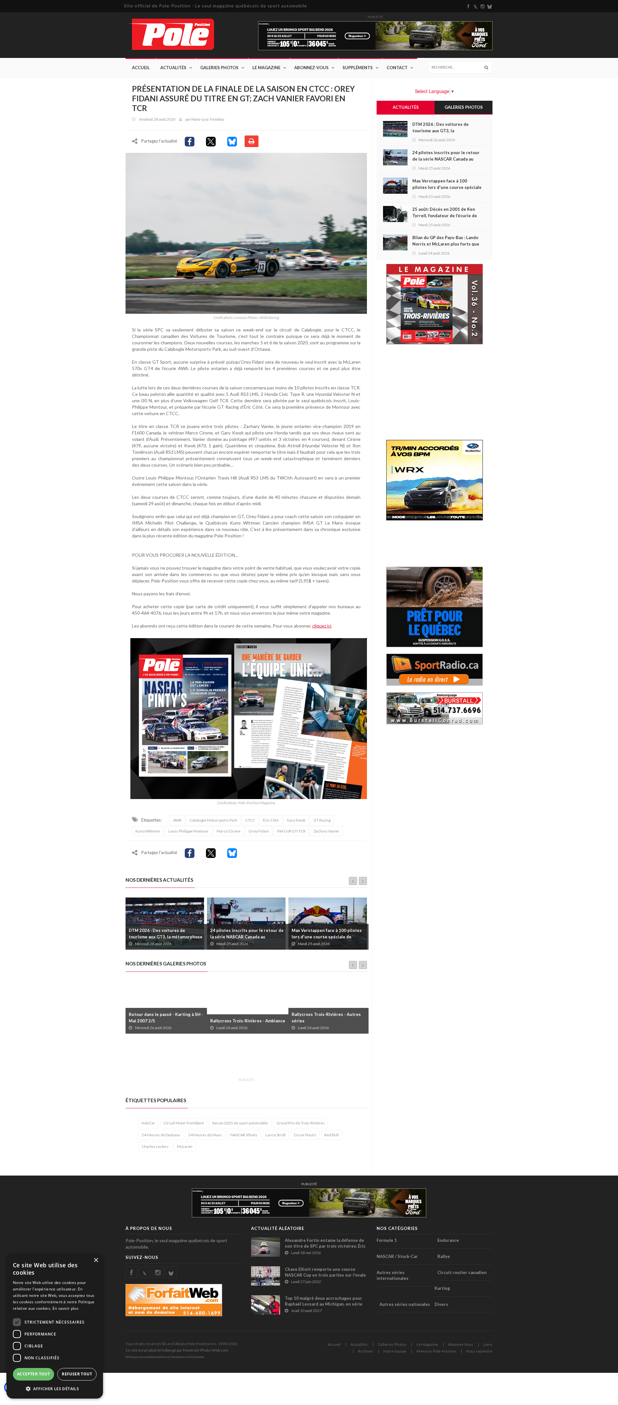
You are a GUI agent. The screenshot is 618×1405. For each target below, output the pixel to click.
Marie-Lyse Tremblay (207, 119)
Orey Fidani (258, 831)
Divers (441, 1304)
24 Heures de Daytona (161, 1134)
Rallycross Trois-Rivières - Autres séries (244, 1017)
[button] (55, 1388)
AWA (177, 820)
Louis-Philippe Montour (188, 831)
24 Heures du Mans (205, 1134)
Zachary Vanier (326, 831)
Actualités (173, 67)
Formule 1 (387, 1240)
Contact (397, 67)
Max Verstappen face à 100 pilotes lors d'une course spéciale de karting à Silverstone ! (245, 937)
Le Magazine (266, 67)
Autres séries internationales (392, 1275)
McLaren (184, 1146)
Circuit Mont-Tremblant (184, 1123)
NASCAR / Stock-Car (397, 1256)
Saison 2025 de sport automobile (240, 1123)
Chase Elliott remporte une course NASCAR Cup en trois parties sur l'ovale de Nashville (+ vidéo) (325, 1275)
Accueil (141, 67)
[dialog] (54, 1326)
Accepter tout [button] (33, 1374)
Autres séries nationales (404, 1304)
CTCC (250, 820)
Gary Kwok (296, 820)
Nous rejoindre (479, 1351)
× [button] (95, 1260)
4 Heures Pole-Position (436, 1351)
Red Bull (331, 1134)
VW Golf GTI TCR (291, 831)
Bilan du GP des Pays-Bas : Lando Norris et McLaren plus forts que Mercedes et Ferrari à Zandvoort (445, 244)
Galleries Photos (392, 1344)
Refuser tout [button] (77, 1374)
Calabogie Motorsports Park (213, 820)
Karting (442, 1288)
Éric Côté (271, 820)
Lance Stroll (276, 1134)
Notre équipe (394, 1351)
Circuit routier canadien (462, 1272)
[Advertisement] (243, 1059)
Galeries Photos (219, 67)
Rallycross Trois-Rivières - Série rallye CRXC (325, 1017)
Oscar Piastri (305, 1134)
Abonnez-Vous (311, 67)
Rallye (443, 1256)
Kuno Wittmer (148, 831)
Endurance (448, 1240)
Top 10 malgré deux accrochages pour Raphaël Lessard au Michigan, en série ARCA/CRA (323, 1304)
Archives (365, 1351)
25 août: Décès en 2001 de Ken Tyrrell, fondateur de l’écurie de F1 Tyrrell (327, 937)
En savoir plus (65, 1308)
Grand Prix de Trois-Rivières (300, 1123)
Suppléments (357, 67)
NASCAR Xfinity (243, 1134)
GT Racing (322, 820)
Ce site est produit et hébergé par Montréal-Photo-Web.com (177, 1350)
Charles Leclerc (155, 1146)
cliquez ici (321, 625)
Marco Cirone (228, 831)
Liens (487, 1344)
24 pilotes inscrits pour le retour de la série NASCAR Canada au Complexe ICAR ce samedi (165, 937)
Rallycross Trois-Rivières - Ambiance (166, 1020)
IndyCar (148, 1123)
